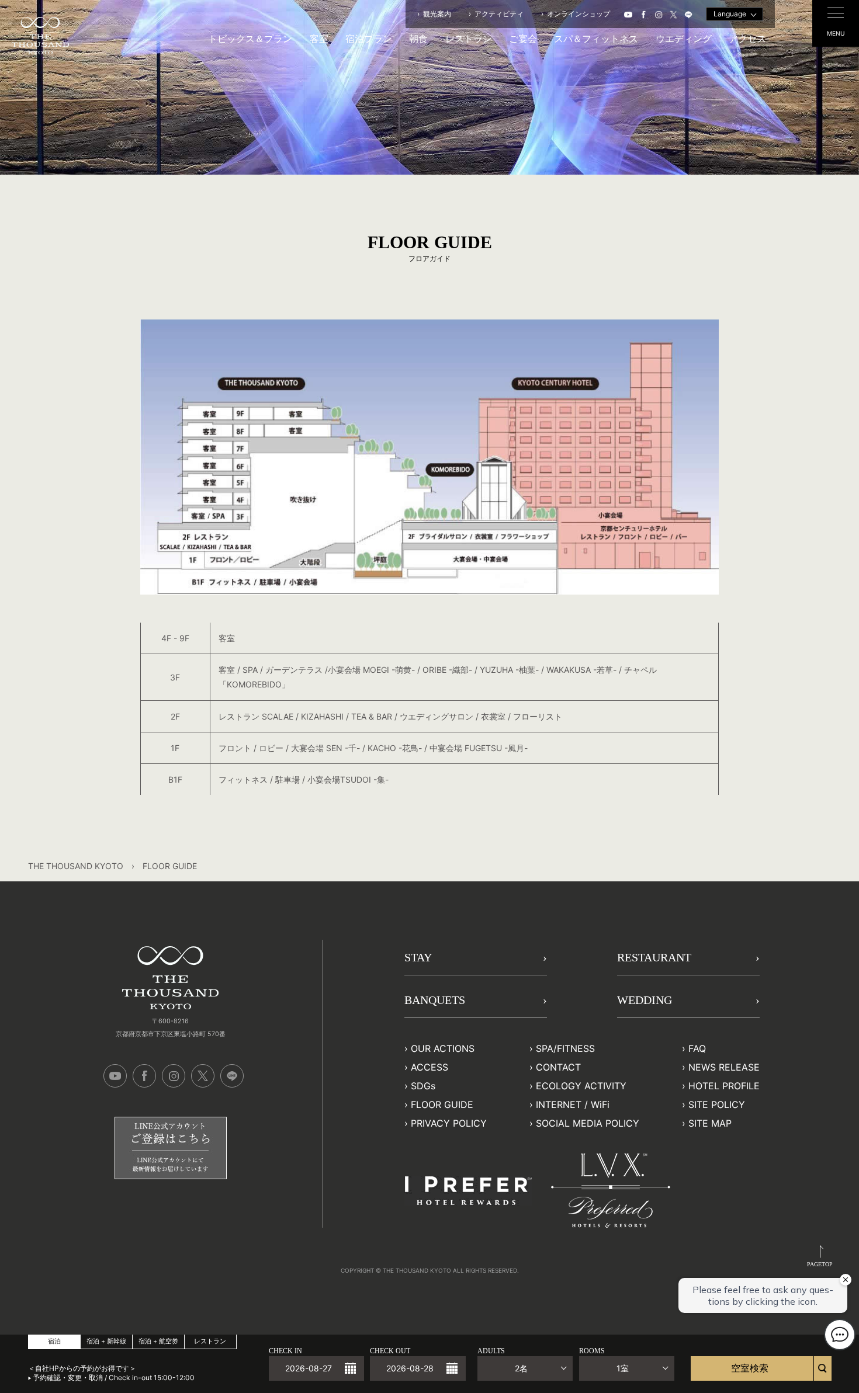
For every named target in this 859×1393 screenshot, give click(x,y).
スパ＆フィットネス (596, 38)
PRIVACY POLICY (449, 1123)
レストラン (468, 38)
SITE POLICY (716, 1104)
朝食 (418, 38)
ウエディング (684, 38)
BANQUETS (434, 999)
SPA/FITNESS (565, 1048)
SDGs (423, 1086)
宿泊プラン (368, 38)
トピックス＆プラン (250, 38)
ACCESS (429, 1067)
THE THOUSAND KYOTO (75, 866)
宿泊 (54, 1341)
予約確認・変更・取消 (68, 1377)
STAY (418, 957)
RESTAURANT (654, 957)
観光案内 (437, 13)
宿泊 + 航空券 (158, 1341)
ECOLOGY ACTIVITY (581, 1086)
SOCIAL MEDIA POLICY (587, 1123)
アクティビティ (499, 13)
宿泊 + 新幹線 (106, 1341)
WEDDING (644, 999)
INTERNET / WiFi (572, 1104)
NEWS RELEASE (724, 1067)
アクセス (747, 38)
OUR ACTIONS (442, 1048)
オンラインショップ (578, 13)
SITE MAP (710, 1123)
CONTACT (558, 1067)
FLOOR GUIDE (442, 1104)
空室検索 (749, 1368)
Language (729, 13)
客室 (319, 38)
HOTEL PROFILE (724, 1086)
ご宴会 (523, 38)
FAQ (697, 1048)
